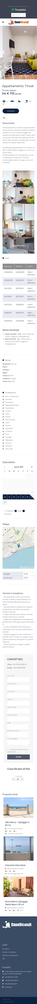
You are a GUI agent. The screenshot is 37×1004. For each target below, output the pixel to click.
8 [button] (22, 76)
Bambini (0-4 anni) (13, 731)
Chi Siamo (5, 949)
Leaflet (22, 568)
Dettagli (8, 360)
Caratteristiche (10, 393)
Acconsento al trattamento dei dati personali (17, 751)
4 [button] (14, 76)
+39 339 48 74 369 (11, 977)
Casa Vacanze (12, 829)
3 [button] (12, 76)
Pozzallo (5, 90)
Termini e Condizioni (9, 952)
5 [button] (16, 76)
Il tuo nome (10, 676)
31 (5, 502)
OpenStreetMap (30, 568)
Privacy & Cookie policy (10, 955)
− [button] (5, 533)
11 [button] (28, 76)
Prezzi (7, 258)
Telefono (10, 699)
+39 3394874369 (18, 668)
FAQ (3, 959)
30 (32, 497)
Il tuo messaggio (12, 738)
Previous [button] (3, 53)
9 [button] (24, 76)
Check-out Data (12, 715)
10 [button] (26, 76)
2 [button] (10, 76)
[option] (18, 52)
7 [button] (20, 76)
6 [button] (18, 76)
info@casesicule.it (11, 984)
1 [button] (8, 76)
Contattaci (11, 111)
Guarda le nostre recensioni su (18, 6)
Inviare (18, 757)
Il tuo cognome (12, 684)
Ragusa (13, 90)
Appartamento (12, 869)
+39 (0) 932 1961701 (20, 664)
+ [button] (5, 530)
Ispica (20, 829)
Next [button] (33, 53)
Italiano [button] (18, 15)
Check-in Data (11, 707)
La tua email (11, 691)
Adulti (9, 723)
